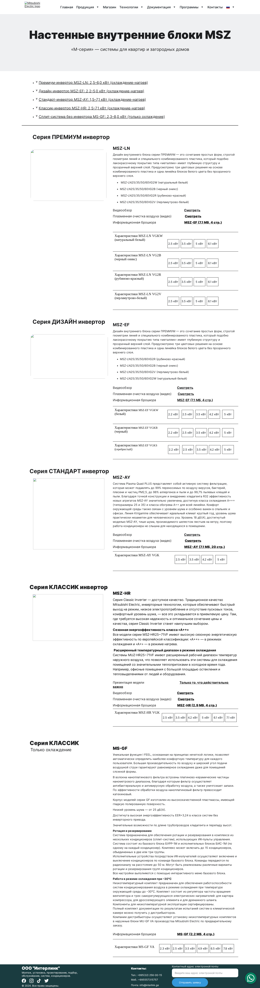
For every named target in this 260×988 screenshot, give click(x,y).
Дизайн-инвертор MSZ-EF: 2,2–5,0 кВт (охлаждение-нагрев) (91, 91)
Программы (189, 7)
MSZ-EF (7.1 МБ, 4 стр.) (203, 222)
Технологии (128, 7)
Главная (66, 7)
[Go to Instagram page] (31, 981)
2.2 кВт (173, 414)
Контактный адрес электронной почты (195, 966)
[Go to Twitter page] (46, 981)
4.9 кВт (203, 948)
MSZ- (188, 547)
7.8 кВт (228, 948)
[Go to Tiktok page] (39, 981)
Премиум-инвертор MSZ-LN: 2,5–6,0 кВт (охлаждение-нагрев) (93, 82)
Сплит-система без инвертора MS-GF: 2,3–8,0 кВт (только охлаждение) (102, 117)
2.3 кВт (165, 948)
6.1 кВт (212, 243)
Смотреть (192, 210)
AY (195, 547)
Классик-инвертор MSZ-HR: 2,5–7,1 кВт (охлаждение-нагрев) (92, 108)
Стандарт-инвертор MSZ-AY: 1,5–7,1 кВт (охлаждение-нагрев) (92, 99)
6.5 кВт (216, 948)
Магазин (109, 7)
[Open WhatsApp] (250, 978)
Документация (159, 7)
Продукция (85, 7)
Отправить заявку (190, 982)
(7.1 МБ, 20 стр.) (211, 547)
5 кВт (199, 243)
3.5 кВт (186, 243)
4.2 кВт (214, 414)
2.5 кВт (173, 243)
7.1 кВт (230, 717)
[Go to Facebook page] (24, 981)
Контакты (215, 7)
